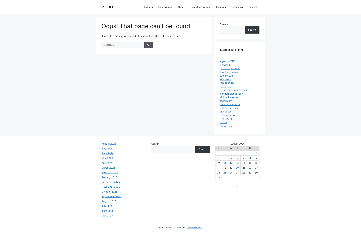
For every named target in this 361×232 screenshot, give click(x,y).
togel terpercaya (229, 72)
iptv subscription (229, 108)
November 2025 (111, 186)
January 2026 (109, 177)
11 (225, 162)
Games (181, 7)
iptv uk (223, 122)
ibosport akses (228, 115)
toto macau (226, 75)
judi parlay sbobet (230, 68)
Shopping (221, 7)
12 (231, 162)
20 (237, 167)
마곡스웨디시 (227, 118)
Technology (237, 7)
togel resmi (226, 101)
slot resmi (225, 79)
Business (148, 7)
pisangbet (225, 86)
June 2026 (108, 153)
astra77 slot (226, 126)
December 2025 (111, 182)
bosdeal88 (226, 65)
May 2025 (107, 215)
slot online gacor (229, 97)
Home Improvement (201, 7)
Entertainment (165, 7)
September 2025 (111, 196)
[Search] (148, 45)
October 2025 (109, 191)
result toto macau (230, 104)
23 (256, 167)
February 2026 (110, 172)
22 (250, 167)
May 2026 (107, 158)
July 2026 (107, 148)
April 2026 (107, 163)
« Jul (236, 185)
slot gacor (225, 111)
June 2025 (108, 210)
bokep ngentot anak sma (234, 90)
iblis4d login (227, 82)
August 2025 (109, 201)
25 (224, 172)
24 (218, 172)
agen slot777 (227, 61)
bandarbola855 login (231, 93)
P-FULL (108, 7)
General (253, 7)
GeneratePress (194, 227)
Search (224, 24)
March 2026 (108, 167)
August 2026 (109, 143)
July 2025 (107, 206)
